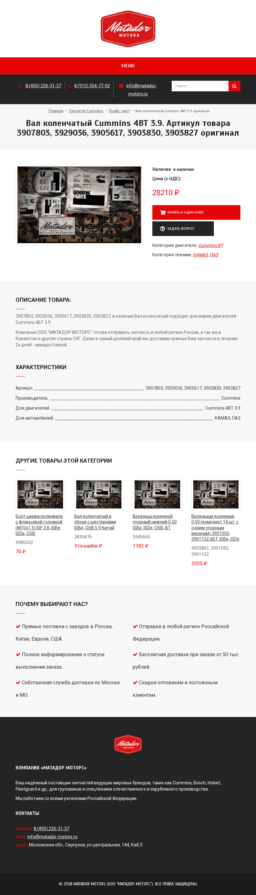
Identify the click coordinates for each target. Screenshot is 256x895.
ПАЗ (213, 254)
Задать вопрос (180, 228)
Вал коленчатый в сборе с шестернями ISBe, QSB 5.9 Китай (95, 522)
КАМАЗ (200, 254)
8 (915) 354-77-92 (92, 85)
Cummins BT (210, 245)
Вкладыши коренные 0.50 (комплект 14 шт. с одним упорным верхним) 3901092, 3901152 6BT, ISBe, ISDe (215, 527)
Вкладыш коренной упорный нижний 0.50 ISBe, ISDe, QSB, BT (155, 522)
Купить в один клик (186, 212)
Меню (128, 66)
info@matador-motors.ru (52, 836)
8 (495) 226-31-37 (43, 85)
